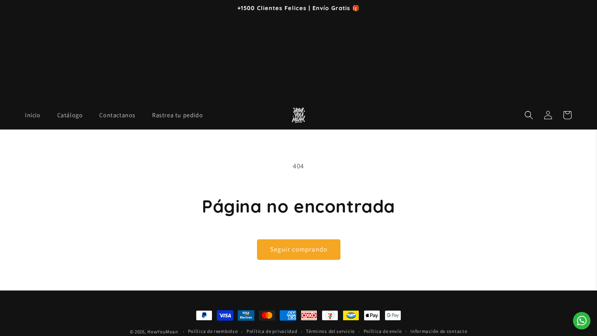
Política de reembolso (213, 331)
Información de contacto (438, 331)
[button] (528, 115)
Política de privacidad (271, 331)
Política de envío (383, 331)
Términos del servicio (330, 331)
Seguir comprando (298, 249)
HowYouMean (162, 332)
